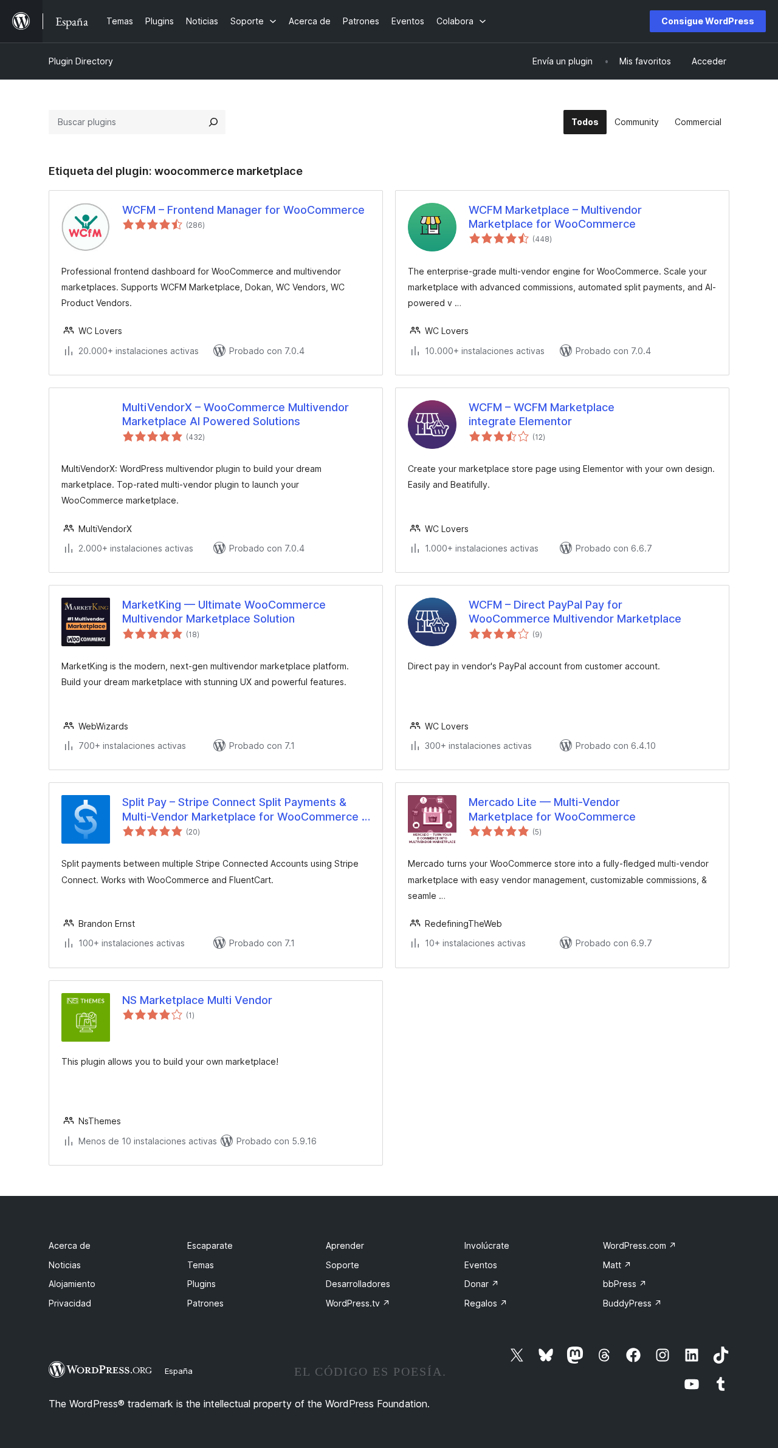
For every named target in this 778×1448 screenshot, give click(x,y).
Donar (481, 1284)
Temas (200, 1265)
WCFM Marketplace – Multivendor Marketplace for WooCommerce (555, 216)
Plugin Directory (81, 61)
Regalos (486, 1303)
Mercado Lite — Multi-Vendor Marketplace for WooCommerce (552, 809)
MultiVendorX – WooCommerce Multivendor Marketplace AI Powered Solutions (235, 414)
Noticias (65, 1265)
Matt (617, 1265)
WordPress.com (639, 1245)
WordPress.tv (358, 1303)
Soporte (342, 1265)
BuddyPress (632, 1303)
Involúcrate (486, 1245)
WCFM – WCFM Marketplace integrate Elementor (541, 414)
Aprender (345, 1245)
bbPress (625, 1284)
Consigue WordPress (707, 21)
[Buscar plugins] (213, 122)
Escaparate (210, 1245)
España (179, 1371)
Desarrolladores (358, 1284)
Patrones (205, 1303)
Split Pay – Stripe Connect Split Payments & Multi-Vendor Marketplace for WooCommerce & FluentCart (245, 810)
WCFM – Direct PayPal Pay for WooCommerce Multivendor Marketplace (575, 611)
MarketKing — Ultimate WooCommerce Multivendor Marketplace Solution (224, 611)
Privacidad (70, 1303)
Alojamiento (72, 1284)
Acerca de (70, 1245)
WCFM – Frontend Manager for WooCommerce (243, 209)
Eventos (480, 1265)
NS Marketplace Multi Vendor (197, 1000)
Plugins (201, 1284)
